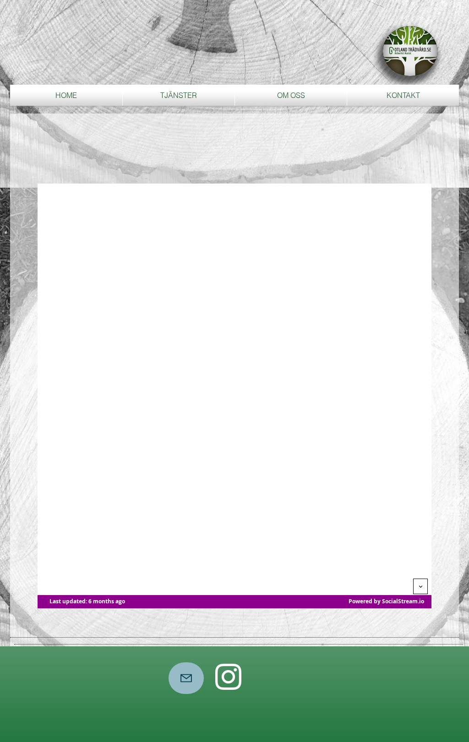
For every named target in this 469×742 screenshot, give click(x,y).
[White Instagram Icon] (228, 676)
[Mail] (186, 678)
